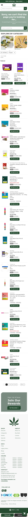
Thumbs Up (12, 264)
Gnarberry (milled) (14, 90)
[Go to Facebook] (3, 490)
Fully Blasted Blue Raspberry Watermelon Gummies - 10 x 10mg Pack (18, 194)
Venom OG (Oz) (5, 75)
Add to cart (8, 83)
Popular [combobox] (11, 52)
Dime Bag (12, 250)
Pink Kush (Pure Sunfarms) (16, 178)
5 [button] (16, 384)
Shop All (3, 430)
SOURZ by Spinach (14, 191)
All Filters (5, 52)
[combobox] (12, 8)
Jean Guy (12, 152)
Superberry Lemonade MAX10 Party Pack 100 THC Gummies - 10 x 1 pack (18, 296)
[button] (2, 5)
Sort (9, 51)
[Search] (25, 8)
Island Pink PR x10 (14, 356)
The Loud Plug (4, 73)
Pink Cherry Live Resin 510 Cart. (18, 225)
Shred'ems (12, 293)
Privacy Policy (4, 504)
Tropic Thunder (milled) (15, 105)
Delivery (3, 440)
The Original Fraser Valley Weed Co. (17, 162)
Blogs (2, 451)
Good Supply (12, 150)
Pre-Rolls (18, 49)
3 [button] (11, 384)
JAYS (11, 208)
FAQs (2, 446)
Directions (17, 438)
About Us (17, 430)
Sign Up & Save (14, 397)
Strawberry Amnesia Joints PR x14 (18, 164)
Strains (3, 435)
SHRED (11, 88)
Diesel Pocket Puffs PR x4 (16, 252)
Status (11, 135)
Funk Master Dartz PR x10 (16, 238)
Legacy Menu (4, 448)
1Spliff (11, 354)
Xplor (11, 279)
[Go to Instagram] (5, 490)
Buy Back (17, 433)
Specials (3, 438)
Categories (4, 433)
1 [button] (6, 384)
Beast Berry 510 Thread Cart (17, 281)
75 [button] (21, 384)
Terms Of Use (12, 504)
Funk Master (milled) (15, 121)
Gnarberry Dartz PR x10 (16, 311)
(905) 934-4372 (5, 471)
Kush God (12, 369)
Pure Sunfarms (13, 176)
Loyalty (3, 453)
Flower (3, 49)
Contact (17, 435)
